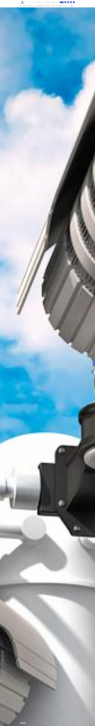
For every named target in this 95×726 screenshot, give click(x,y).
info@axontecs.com (55, 2)
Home (21, 5)
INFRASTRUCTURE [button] (31, 5)
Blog (56, 5)
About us (25, 5)
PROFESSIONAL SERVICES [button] (40, 5)
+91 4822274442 (39, 2)
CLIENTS (52, 5)
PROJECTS (48, 5)
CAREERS (59, 5)
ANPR (34, 2)
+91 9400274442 (47, 2)
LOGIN (71, 5)
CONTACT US (64, 5)
